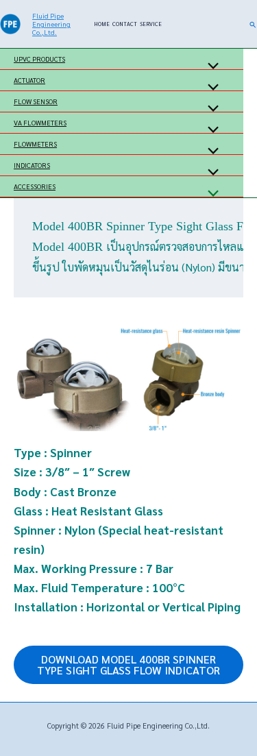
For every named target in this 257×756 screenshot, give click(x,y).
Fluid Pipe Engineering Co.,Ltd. (51, 23)
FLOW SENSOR (36, 101)
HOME (102, 23)
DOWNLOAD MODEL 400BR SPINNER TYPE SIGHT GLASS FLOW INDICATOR (128, 664)
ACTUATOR (29, 79)
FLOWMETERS (35, 143)
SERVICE (151, 23)
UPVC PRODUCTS (39, 58)
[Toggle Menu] (210, 66)
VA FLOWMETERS (40, 122)
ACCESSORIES (35, 186)
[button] (253, 24)
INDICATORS (32, 164)
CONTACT (124, 23)
